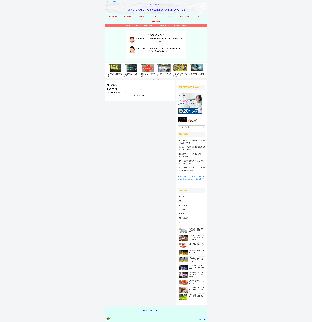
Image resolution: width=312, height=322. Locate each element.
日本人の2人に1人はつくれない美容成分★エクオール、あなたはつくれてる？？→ (191, 179)
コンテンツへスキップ (112, 1)
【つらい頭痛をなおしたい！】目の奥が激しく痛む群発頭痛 (191, 162)
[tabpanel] (115, 70)
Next (206, 70)
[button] (203, 127)
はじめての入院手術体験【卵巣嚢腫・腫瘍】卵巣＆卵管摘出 (191, 148)
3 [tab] (158, 79)
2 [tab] (156, 79)
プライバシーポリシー (148, 310)
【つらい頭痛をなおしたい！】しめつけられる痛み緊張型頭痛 (191, 169)
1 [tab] (153, 79)
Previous (106, 70)
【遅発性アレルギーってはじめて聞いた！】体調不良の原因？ (190, 155)
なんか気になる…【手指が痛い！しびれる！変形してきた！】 (191, 141)
